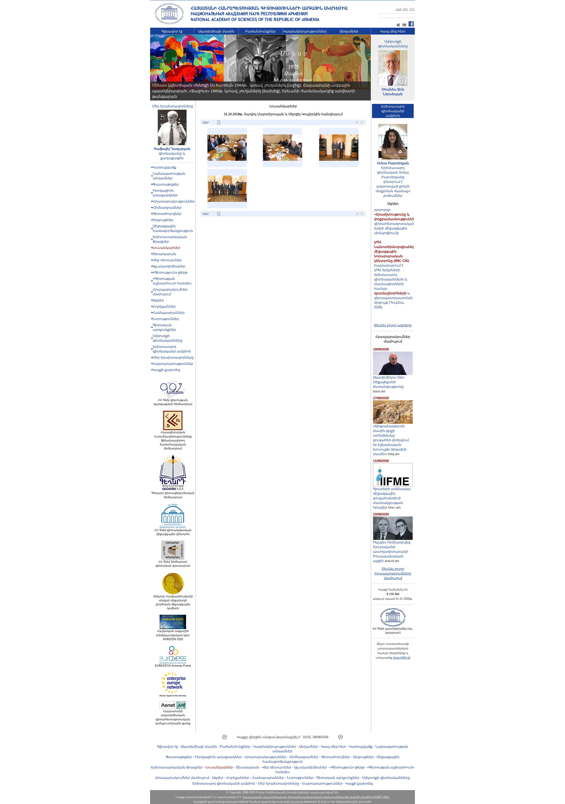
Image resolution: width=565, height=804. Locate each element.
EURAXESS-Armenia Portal (173, 665)
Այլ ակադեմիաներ (169, 266)
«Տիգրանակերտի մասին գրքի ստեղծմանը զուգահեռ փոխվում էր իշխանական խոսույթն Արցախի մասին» (391, 440)
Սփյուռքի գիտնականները (386, 777)
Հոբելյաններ (164, 306)
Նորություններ (166, 319)
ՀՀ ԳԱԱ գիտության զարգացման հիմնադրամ (173, 402)
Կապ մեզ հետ (392, 31)
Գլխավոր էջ (172, 31)
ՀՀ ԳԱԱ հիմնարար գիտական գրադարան (173, 563)
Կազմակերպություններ (304, 31)
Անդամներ (348, 31)
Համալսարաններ (169, 312)
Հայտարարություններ (173, 363)
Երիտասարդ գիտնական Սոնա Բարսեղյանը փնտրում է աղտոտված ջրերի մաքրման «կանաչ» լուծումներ (393, 181)
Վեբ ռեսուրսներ (167, 260)
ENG (405, 9)
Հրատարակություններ (174, 201)
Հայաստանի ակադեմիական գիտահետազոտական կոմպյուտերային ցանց (172, 717)
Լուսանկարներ (166, 248)
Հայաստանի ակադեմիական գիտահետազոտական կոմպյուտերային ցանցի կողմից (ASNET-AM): (316, 797)
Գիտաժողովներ (167, 214)
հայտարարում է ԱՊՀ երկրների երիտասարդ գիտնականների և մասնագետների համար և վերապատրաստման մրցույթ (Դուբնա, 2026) (395, 259)
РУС (412, 9)
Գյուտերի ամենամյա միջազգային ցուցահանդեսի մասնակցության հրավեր (392, 498)
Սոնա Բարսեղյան (393, 163)
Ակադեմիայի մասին (216, 31)
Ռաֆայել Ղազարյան (172, 149)
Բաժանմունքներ (260, 31)
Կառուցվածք (164, 167)
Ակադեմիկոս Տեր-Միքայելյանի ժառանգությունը (389, 381)
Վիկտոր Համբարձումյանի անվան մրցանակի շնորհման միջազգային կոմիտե (173, 602)
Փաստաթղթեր (166, 184)
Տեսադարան (164, 254)
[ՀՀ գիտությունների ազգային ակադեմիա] (169, 23)
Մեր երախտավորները (172, 106)
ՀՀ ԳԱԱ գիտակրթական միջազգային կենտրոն (172, 532)
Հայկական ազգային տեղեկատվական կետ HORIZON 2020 (173, 635)
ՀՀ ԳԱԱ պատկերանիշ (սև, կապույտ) (393, 630)
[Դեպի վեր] (224, 738)
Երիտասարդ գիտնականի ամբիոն (223, 783)
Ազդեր (158, 300)
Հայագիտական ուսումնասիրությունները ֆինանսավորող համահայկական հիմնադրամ (173, 440)
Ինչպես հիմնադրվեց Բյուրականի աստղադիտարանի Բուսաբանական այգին (392, 551)
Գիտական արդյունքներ (338, 777)
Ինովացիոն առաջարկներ (218, 757)
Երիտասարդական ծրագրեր (177, 767)
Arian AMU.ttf (401, 657)
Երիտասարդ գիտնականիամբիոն (393, 110)
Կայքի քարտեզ (166, 370)
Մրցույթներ (163, 220)
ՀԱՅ (398, 9)
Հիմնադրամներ (167, 207)
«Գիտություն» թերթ (170, 272)
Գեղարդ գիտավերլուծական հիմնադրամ (172, 495)
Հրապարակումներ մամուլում (182, 777)
